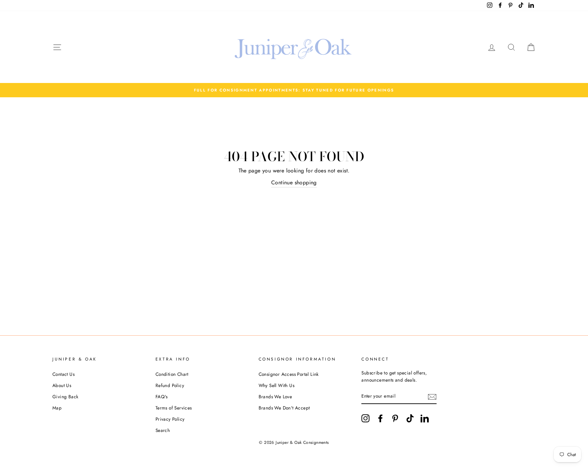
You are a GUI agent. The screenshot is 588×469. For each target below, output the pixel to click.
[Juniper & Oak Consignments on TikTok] (410, 418)
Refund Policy (170, 385)
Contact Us (63, 374)
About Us (61, 385)
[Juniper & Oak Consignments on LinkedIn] (425, 418)
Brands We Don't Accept (284, 407)
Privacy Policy (170, 419)
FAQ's (162, 396)
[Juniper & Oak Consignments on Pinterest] (395, 418)
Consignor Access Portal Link (289, 374)
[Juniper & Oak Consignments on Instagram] (365, 418)
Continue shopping (294, 182)
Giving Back (65, 396)
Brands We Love (275, 396)
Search (163, 430)
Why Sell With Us (276, 385)
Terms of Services (174, 407)
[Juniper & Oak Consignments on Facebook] (380, 418)
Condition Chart (172, 374)
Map (57, 407)
